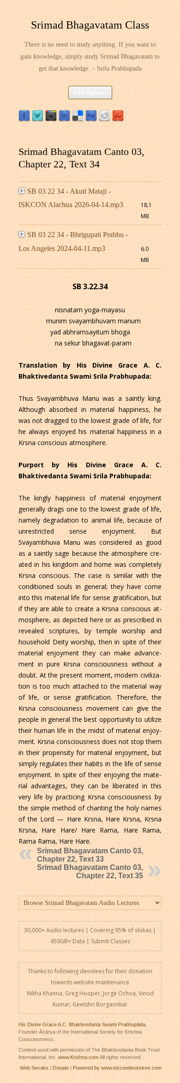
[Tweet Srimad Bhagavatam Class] (37, 119)
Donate (61, 1068)
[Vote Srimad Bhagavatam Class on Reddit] (104, 119)
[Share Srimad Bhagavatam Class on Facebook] (24, 119)
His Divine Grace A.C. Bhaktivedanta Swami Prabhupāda (81, 1024)
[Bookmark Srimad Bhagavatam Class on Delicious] (78, 119)
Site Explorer (90, 92)
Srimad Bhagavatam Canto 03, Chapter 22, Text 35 (90, 871)
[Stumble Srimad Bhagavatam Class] (118, 119)
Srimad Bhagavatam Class (90, 25)
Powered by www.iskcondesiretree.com (117, 1068)
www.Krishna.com (78, 1057)
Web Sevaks (34, 1068)
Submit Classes (110, 941)
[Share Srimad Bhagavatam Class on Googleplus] (51, 119)
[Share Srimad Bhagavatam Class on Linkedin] (64, 119)
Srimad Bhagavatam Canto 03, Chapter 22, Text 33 (90, 855)
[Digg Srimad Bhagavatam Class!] (91, 119)
